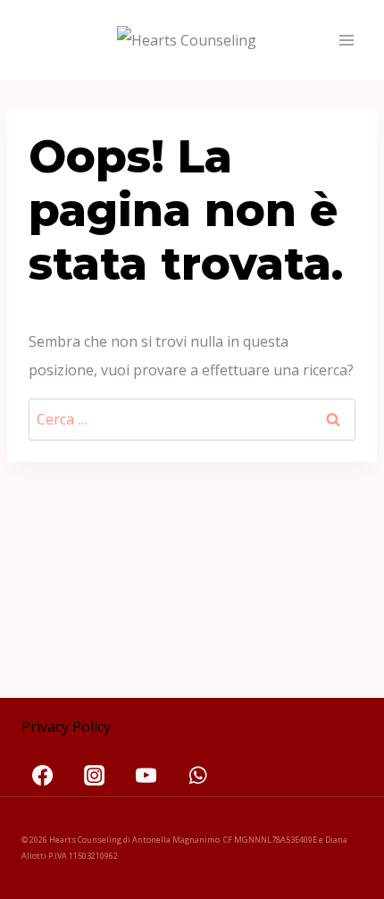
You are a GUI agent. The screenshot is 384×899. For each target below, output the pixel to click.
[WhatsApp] (197, 775)
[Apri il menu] (346, 40)
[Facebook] (42, 775)
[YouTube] (145, 775)
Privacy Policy (66, 726)
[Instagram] (93, 775)
